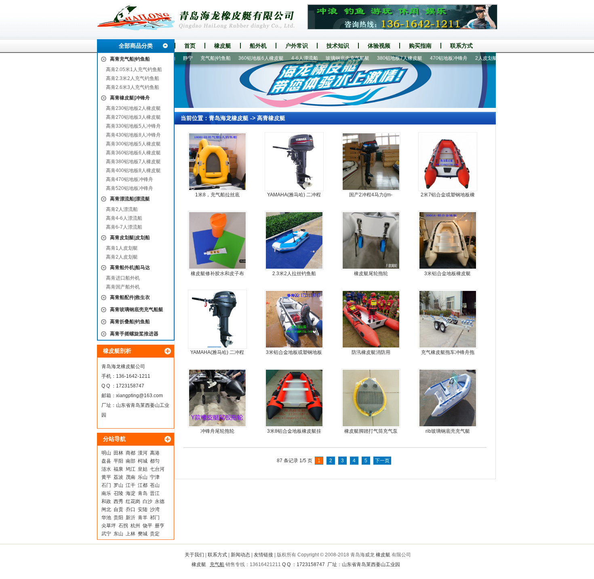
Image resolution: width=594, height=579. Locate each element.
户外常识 (296, 45)
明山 (106, 453)
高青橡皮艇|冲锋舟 (130, 98)
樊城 (142, 534)
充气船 (217, 564)
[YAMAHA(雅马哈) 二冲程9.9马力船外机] (217, 319)
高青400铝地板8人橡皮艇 (133, 170)
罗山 (118, 485)
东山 (118, 534)
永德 (159, 501)
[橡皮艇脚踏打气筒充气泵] (370, 397)
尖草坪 (108, 525)
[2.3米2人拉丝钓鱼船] (294, 240)
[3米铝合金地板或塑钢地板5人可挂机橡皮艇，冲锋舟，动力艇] (294, 319)
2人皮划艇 (472, 58)
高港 (155, 453)
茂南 (130, 477)
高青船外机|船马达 (130, 267)
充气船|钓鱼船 (202, 58)
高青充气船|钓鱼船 (130, 59)
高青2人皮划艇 (122, 257)
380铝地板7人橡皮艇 (386, 58)
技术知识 (337, 45)
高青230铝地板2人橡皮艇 (133, 108)
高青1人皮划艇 (122, 248)
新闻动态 (240, 555)
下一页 (382, 460)
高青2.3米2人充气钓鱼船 (132, 78)
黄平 (106, 477)
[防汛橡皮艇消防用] (370, 319)
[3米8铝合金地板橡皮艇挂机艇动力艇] (294, 397)
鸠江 (130, 469)
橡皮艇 (222, 45)
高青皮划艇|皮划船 (130, 237)
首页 (190, 45)
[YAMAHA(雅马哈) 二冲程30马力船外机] (294, 161)
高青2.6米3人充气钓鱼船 (132, 87)
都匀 (155, 461)
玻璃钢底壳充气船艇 (334, 58)
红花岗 (133, 501)
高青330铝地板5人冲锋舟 (133, 126)
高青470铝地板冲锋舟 (129, 179)
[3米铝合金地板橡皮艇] (447, 240)
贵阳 (118, 517)
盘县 (106, 461)
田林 (118, 453)
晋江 (155, 493)
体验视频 (379, 45)
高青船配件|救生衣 (130, 297)
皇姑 (142, 469)
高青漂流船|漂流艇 (130, 199)
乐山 (142, 477)
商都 (130, 453)
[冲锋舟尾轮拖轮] (217, 397)
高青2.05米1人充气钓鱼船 (134, 69)
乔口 (130, 509)
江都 (142, 485)
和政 (106, 501)
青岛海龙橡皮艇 (229, 118)
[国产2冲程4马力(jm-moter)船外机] (370, 161)
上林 (130, 534)
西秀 (118, 501)
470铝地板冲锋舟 (435, 58)
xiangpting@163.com (139, 395)
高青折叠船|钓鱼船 (130, 321)
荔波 (118, 477)
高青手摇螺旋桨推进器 (134, 334)
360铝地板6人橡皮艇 (247, 58)
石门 (106, 485)
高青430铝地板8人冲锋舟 (133, 135)
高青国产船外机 (123, 287)
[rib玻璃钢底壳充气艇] (447, 397)
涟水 (106, 469)
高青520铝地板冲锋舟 (129, 188)
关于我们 (194, 555)
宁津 (155, 477)
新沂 (130, 517)
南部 (130, 461)
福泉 (118, 469)
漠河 (142, 453)
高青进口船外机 (123, 278)
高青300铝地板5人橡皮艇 (133, 144)
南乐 (106, 493)
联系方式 (461, 45)
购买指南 (420, 45)
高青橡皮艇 (271, 118)
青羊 (142, 517)
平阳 (118, 461)
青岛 (142, 493)
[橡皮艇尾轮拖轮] (370, 240)
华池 (106, 517)
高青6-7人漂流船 (124, 227)
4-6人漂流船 (291, 58)
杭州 (135, 525)
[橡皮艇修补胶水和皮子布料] (217, 240)
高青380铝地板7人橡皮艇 (133, 161)
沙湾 (155, 509)
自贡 (118, 509)
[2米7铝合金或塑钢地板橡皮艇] (447, 161)
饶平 (147, 525)
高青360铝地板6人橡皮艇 (133, 153)
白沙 (147, 501)
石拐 (123, 525)
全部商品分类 (136, 45)
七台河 (157, 469)
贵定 (155, 534)
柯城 (142, 461)
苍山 (155, 485)
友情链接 (263, 555)
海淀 (130, 493)
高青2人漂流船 (122, 209)
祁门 (155, 517)
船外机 (258, 45)
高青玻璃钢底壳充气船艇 (136, 309)
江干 (130, 485)
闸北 (106, 509)
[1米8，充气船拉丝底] (217, 161)
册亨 (159, 525)
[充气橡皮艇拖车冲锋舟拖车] (447, 319)
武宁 (106, 534)
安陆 (142, 509)
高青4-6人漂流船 (124, 218)
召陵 (118, 493)
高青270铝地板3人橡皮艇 (133, 117)
